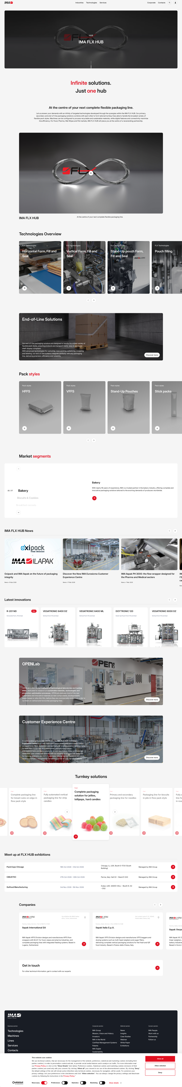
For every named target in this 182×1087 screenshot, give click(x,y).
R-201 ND (12, 611)
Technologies (91, 3)
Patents (95, 1046)
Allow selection (160, 1066)
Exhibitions (124, 1046)
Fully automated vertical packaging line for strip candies (56, 797)
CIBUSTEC (11, 877)
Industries (80, 3)
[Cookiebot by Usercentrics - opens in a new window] (18, 1082)
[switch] (65, 1082)
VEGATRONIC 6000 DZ (164, 611)
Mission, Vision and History (103, 1033)
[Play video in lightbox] (91, 173)
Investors (96, 1036)
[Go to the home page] (9, 3)
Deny (160, 1072)
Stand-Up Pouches (124, 391)
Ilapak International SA (34, 927)
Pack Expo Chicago (15, 867)
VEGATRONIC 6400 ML (91, 611)
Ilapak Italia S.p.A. (105, 927)
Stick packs (163, 391)
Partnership (152, 1036)
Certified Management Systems (104, 1043)
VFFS (70, 391)
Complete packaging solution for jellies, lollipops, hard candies (87, 795)
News (122, 1030)
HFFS (26, 391)
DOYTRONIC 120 (124, 611)
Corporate (151, 3)
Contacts (161, 3)
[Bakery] (95, 498)
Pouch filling (163, 251)
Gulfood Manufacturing (17, 887)
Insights (123, 1033)
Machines (13, 1035)
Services (103, 3)
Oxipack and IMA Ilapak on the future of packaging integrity (31, 575)
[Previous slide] (67, 812)
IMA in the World (98, 1039)
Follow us (152, 1039)
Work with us (153, 1033)
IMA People (152, 1030)
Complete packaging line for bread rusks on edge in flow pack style (24, 797)
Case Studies (125, 1036)
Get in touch (31, 965)
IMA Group (96, 1030)
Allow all (160, 1059)
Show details (114, 1083)
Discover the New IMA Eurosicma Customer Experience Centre (85, 575)
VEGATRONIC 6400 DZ (55, 611)
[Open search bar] (169, 3)
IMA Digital (96, 1049)
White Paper (125, 1043)
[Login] (175, 3)
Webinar (123, 1039)
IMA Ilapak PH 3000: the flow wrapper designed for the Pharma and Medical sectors (148, 575)
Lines (11, 1040)
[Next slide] (94, 300)
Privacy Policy (40, 1066)
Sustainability (97, 1052)
